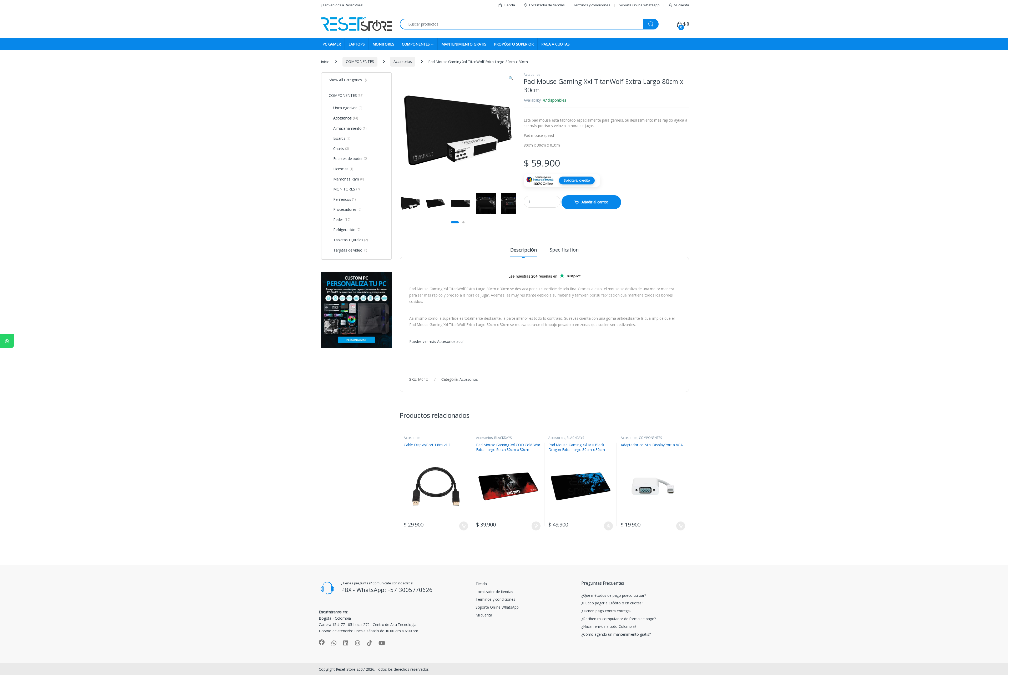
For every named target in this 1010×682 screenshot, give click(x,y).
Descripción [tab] (523, 250)
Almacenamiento (350, 128)
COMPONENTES (416, 44)
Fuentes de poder (350, 158)
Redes (341, 219)
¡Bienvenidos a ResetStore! (342, 5)
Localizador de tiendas (547, 5)
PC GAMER (331, 44)
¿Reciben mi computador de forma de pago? (618, 618)
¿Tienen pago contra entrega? (606, 610)
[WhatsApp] (7, 341)
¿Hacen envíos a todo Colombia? (608, 626)
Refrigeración (346, 229)
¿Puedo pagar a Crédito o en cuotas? (612, 602)
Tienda (509, 5)
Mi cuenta (681, 5)
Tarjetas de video (350, 250)
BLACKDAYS (503, 437)
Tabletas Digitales (350, 239)
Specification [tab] (564, 250)
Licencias (343, 168)
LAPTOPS (357, 44)
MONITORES (383, 44)
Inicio (325, 61)
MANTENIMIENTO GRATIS (463, 44)
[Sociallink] (322, 642)
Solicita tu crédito (577, 180)
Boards (341, 138)
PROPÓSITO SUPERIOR (513, 44)
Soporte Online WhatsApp (639, 5)
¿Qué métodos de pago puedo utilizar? (613, 595)
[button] (511, 78)
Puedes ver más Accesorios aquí (436, 341)
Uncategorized (347, 107)
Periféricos (344, 199)
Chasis (341, 148)
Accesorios (402, 61)
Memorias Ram (348, 179)
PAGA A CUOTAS (555, 44)
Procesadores (347, 209)
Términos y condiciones (591, 5)
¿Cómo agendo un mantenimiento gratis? (616, 634)
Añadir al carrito (595, 201)
